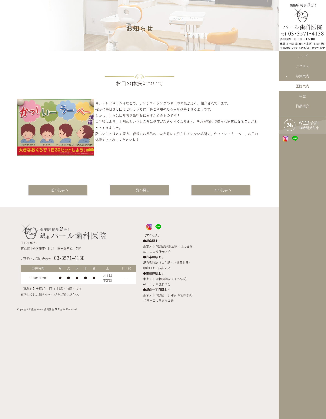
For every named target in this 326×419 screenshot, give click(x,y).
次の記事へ (221, 190)
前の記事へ (58, 190)
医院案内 (302, 86)
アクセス (302, 66)
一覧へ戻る (139, 190)
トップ (302, 56)
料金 (302, 96)
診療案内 (302, 76)
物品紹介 (302, 106)
